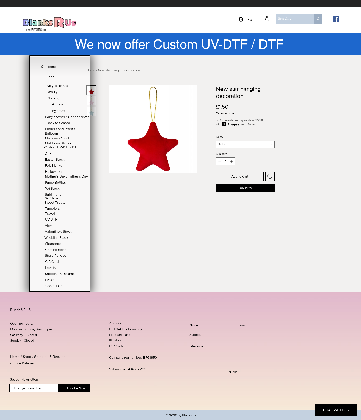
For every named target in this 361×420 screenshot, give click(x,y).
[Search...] (318, 19)
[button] (267, 18)
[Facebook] (336, 19)
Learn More (247, 124)
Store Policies (24, 363)
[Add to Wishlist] (270, 176)
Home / (16, 356)
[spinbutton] (225, 161)
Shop (27, 356)
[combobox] (245, 144)
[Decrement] (219, 161)
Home (90, 70)
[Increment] (232, 161)
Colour (221, 136)
